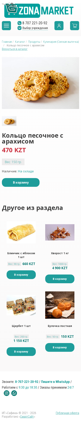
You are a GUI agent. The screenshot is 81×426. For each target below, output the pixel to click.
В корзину (21, 182)
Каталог (20, 41)
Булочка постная (60, 326)
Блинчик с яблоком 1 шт (21, 255)
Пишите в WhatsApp (55, 382)
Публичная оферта (67, 413)
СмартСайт (27, 416)
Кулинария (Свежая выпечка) (61, 41)
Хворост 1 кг (60, 253)
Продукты (34, 41)
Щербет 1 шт (21, 326)
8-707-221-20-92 (26, 382)
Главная (7, 41)
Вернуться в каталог (15, 49)
